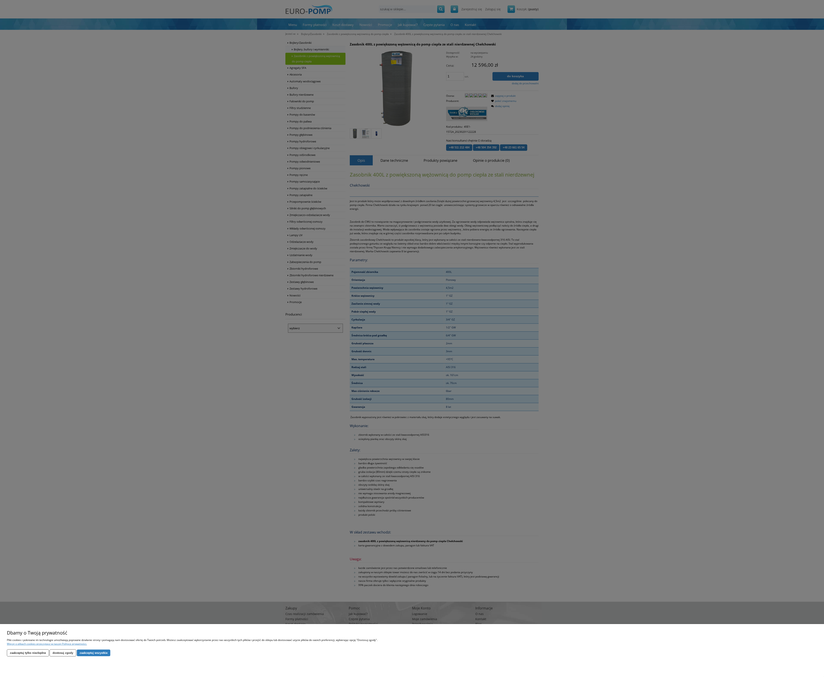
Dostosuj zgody (63, 652)
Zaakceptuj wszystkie (94, 652)
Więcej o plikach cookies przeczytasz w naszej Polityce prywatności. (47, 644)
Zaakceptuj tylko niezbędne (28, 652)
